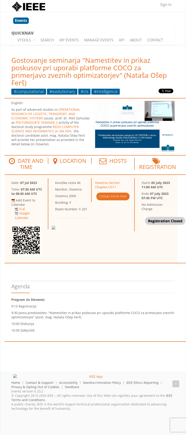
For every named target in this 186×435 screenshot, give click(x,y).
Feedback (72, 387)
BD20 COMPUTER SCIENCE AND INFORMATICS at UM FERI (45, 129)
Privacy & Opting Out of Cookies (35, 387)
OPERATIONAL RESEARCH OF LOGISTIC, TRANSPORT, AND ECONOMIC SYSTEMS (45, 113)
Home (15, 382)
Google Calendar (22, 215)
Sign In (165, 4)
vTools (24, 40)
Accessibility (68, 382)
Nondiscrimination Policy (102, 382)
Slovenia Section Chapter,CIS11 (107, 185)
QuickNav (22, 33)
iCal (22, 209)
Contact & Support (40, 382)
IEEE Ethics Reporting (142, 382)
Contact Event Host (113, 196)
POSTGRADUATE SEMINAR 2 (37, 122)
